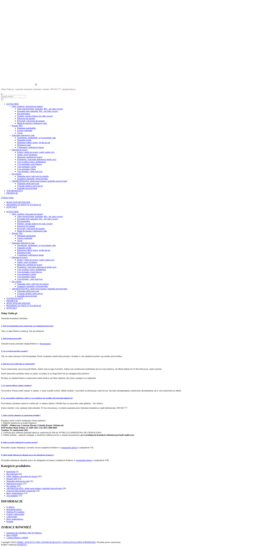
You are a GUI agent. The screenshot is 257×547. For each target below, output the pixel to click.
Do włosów (17, 174)
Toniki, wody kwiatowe (27, 154)
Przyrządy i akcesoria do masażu (31, 121)
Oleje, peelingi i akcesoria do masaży (27, 106)
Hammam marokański (26, 128)
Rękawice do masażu (26, 118)
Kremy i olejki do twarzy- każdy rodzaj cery (35, 152)
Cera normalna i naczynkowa (29, 164)
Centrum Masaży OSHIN (17, 538)
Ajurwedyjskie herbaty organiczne (20, 491)
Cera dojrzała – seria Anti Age (30, 171)
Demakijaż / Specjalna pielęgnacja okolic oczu (36, 159)
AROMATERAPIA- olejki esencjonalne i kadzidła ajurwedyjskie (39, 181)
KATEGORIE (12, 104)
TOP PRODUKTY (14, 191)
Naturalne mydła (24, 140)
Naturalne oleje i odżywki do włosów (33, 176)
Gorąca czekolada (24, 130)
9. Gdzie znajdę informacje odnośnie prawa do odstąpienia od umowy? (27, 455)
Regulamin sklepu (14, 509)
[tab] (128, 325)
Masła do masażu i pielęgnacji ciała (32, 123)
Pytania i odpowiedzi (15, 514)
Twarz (19, 133)
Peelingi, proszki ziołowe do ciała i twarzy (35, 116)
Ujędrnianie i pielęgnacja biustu (30, 147)
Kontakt (9, 521)
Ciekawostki (11, 517)
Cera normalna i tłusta (26, 169)
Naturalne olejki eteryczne (28, 183)
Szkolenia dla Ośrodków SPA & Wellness (24, 533)
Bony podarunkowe (14, 493)
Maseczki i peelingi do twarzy (29, 157)
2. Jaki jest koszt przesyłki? (11, 338)
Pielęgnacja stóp (24, 145)
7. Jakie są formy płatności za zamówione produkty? (21, 415)
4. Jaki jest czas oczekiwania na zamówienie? (18, 364)
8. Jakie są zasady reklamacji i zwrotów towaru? (19, 442)
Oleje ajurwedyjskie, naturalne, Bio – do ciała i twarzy (40, 109)
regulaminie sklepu (69, 447)
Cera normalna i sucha (26, 167)
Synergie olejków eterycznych (30, 186)
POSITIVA (22, 545)
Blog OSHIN (12, 535)
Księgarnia (11, 471)
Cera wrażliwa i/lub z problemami (31, 162)
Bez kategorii (12, 474)
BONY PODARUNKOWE (18, 202)
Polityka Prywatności (15, 512)
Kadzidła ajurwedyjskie (27, 188)
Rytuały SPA (17, 126)
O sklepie (10, 507)
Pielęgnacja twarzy (20, 150)
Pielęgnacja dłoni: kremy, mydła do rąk (33, 142)
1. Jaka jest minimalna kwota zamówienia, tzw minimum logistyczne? (27, 326)
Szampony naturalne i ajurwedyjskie (32, 179)
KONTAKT (11, 207)
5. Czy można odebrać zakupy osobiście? (16, 385)
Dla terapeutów (23, 113)
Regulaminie (45, 344)
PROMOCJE (12, 193)
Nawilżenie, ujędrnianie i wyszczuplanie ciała (36, 138)
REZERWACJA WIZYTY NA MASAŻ (23, 205)
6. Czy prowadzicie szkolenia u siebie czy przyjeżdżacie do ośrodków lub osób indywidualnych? (37, 398)
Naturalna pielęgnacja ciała (23, 135)
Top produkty (12, 496)
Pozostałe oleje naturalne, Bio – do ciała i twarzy (37, 111)
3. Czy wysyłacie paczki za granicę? (14, 351)
